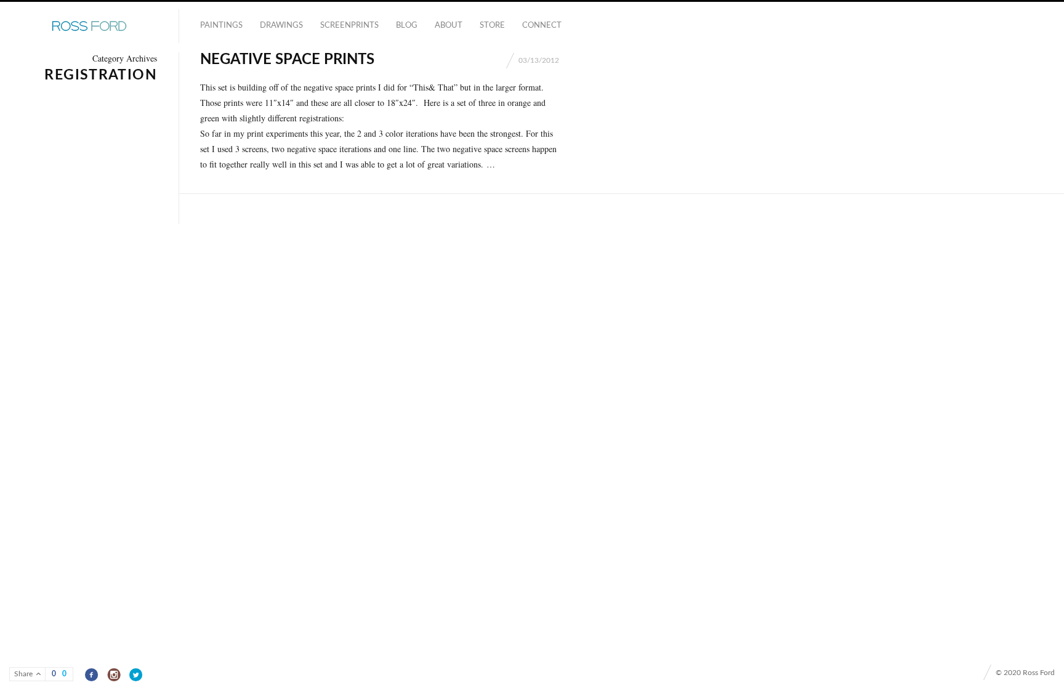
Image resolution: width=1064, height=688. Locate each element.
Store (492, 26)
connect (542, 26)
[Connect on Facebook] (92, 675)
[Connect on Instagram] (114, 675)
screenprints (349, 26)
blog (406, 26)
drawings (281, 26)
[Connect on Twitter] (136, 675)
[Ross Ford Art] (89, 27)
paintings (221, 26)
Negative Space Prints (287, 59)
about (448, 26)
